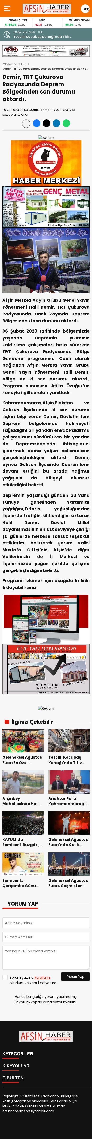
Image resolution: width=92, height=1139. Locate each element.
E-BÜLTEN (13, 1077)
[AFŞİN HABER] (47, 9)
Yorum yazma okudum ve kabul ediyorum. (33, 980)
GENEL (23, 64)
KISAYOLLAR (15, 1065)
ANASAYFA (9, 64)
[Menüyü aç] (7, 8)
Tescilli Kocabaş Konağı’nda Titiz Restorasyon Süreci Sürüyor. (41, 36)
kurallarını (42, 977)
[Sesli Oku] (26, 123)
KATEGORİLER (17, 1053)
